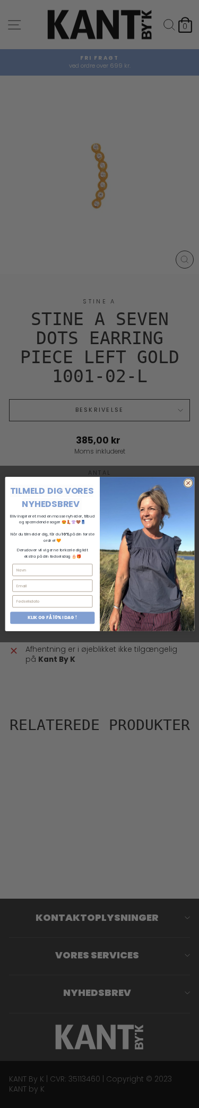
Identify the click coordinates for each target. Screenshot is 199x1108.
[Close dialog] (188, 483)
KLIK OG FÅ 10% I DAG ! (52, 618)
